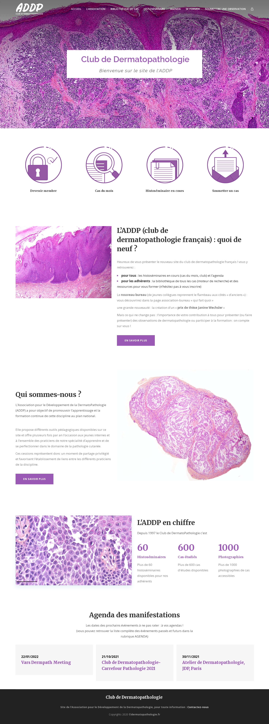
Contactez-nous (198, 707)
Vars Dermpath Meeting (46, 662)
